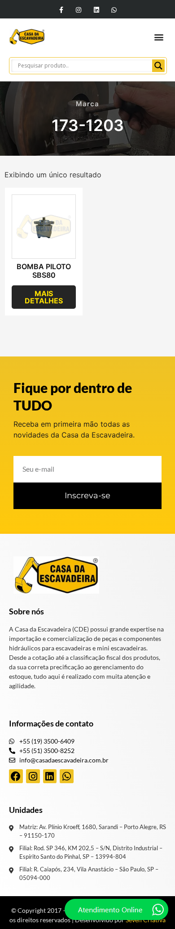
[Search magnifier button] (158, 65)
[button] (158, 36)
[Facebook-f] (61, 9)
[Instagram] (79, 9)
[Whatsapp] (113, 9)
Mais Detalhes (44, 297)
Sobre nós (26, 611)
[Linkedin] (96, 9)
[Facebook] (16, 776)
